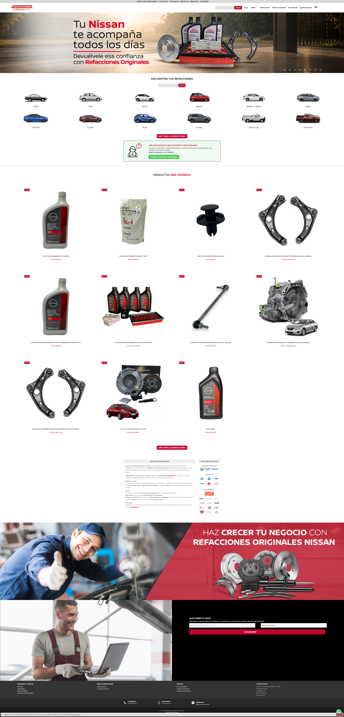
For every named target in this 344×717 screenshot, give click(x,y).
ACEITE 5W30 (210, 429)
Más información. (75, 714)
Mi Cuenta (20, 686)
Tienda (253, 8)
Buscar (238, 7)
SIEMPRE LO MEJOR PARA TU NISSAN (147, 1)
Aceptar (339, 714)
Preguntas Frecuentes (103, 688)
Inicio (246, 8)
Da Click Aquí (135, 507)
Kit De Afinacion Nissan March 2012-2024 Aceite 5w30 (133, 342)
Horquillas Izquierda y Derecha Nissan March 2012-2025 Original (55, 429)
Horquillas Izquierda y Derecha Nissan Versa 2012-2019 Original (288, 256)
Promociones (265, 8)
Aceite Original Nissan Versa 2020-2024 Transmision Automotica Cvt (56, 342)
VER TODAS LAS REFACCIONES (172, 136)
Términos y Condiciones (183, 688)
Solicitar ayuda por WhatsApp (163, 157)
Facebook (195, 1)
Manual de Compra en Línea (25, 693)
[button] (338, 711)
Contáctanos (21, 688)
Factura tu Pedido (22, 691)
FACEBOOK (200, 702)
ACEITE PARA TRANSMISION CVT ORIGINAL (55, 256)
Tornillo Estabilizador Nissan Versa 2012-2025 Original (210, 342)
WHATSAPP (166, 701)
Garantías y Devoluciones (183, 691)
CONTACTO (185, 1)
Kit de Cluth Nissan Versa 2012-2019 (133, 429)
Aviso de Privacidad (182, 686)
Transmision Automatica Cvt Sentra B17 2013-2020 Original (288, 342)
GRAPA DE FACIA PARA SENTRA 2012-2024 (210, 256)
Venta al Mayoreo (279, 8)
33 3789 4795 (164, 1)
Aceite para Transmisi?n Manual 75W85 (133, 256)
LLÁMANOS (132, 701)
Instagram (204, 1)
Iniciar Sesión (307, 8)
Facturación (293, 8)
